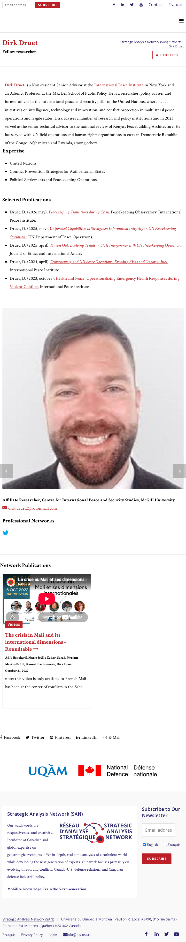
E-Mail (114, 737)
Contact (156, 5)
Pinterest (62, 737)
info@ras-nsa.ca (79, 934)
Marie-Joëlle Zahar (42, 658)
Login (52, 934)
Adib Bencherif (16, 658)
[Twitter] (166, 934)
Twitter (37, 737)
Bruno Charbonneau (40, 664)
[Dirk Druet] (93, 398)
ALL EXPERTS (167, 55)
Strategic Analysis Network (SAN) (28, 919)
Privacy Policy (32, 934)
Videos (14, 624)
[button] (181, 21)
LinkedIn (89, 737)
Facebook (11, 737)
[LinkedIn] (157, 934)
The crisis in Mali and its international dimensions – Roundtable (36, 642)
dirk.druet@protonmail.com (32, 508)
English (152, 844)
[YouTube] (176, 934)
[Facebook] (146, 934)
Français (176, 5)
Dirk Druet (65, 664)
